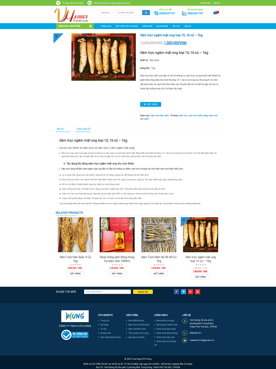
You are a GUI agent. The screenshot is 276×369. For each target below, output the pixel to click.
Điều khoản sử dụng (165, 320)
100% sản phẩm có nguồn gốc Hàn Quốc (111, 3)
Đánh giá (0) (84, 128)
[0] (215, 10)
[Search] (146, 12)
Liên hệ (187, 26)
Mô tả (60, 128)
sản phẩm (147, 26)
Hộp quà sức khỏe (136, 337)
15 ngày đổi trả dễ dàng (72, 3)
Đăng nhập (205, 3)
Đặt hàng (152, 104)
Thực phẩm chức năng (138, 333)
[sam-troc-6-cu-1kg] (103, 57)
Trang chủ (105, 26)
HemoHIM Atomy (136, 320)
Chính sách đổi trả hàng (167, 333)
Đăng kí (216, 3)
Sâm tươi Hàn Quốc (160, 115)
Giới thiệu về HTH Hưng (127, 26)
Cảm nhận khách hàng (110, 337)
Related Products (69, 212)
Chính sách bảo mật (165, 337)
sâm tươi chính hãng (198, 115)
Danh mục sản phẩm (69, 26)
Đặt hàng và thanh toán (167, 325)
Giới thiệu (104, 325)
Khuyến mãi (162, 26)
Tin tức (176, 26)
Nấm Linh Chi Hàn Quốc (138, 325)
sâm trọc (183, 115)
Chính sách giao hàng (166, 329)
